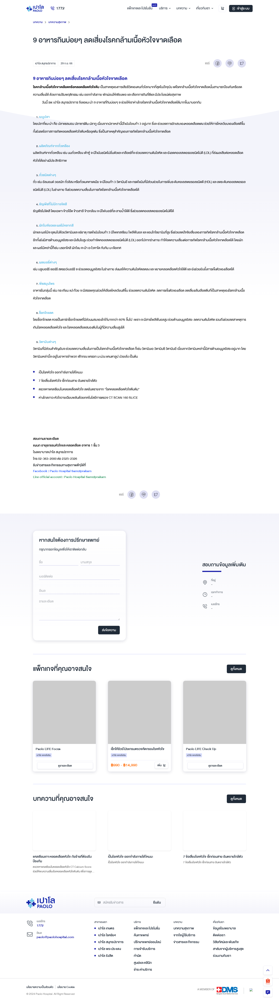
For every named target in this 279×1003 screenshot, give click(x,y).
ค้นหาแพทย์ (141, 935)
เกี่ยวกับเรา (203, 8)
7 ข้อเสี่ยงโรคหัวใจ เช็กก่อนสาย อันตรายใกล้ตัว (68, 380)
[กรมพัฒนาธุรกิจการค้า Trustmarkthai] (251, 990)
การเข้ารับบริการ (144, 949)
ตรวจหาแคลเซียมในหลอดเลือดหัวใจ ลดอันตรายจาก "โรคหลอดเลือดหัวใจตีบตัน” (89, 389)
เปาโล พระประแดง (109, 949)
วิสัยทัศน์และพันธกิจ (226, 942)
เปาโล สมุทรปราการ (45, 63)
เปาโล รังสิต (105, 955)
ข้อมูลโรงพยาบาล (224, 928)
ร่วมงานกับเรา (222, 955)
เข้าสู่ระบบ (243, 8)
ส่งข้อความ (109, 630)
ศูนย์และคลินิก (143, 963)
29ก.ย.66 (67, 63)
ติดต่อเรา (219, 935)
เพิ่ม (159, 765)
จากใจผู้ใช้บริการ (184, 935)
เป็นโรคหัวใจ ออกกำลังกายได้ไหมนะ (61, 372)
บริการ (163, 8)
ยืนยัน (157, 902)
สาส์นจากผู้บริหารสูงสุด (228, 949)
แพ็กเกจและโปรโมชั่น (147, 928)
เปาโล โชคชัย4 (107, 935)
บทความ (181, 8)
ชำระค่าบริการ (143, 969)
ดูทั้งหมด (236, 669)
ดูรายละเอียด (65, 765)
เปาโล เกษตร (106, 928)
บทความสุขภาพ (57, 22)
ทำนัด (137, 955)
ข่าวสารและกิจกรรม (186, 942)
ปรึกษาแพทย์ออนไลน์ (147, 942)
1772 (60, 8)
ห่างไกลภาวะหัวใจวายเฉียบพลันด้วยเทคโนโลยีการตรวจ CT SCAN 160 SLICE (88, 397)
